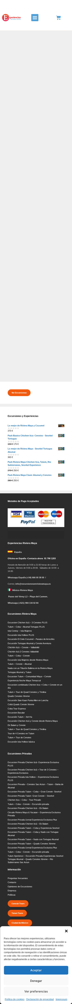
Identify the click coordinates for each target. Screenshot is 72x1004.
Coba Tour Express (17, 708)
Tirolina (10, 156)
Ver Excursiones (19, 392)
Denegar (36, 981)
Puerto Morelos (32, 363)
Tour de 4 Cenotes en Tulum (21, 733)
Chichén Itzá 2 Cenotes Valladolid (23, 651)
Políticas (12, 895)
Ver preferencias (36, 991)
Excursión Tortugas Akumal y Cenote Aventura (29, 643)
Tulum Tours (17, 913)
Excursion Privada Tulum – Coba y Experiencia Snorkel (33, 828)
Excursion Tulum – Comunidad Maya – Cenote (29, 676)
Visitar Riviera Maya (28, 367)
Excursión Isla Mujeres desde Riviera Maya (28, 660)
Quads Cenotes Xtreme (19, 696)
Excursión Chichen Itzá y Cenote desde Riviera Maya (33, 721)
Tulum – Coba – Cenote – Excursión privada (28, 804)
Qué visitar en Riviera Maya (35, 312)
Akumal (13, 359)
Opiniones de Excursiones (20, 886)
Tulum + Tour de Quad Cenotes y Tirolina (27, 692)
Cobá (21, 152)
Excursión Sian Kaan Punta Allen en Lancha (28, 700)
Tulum (13, 367)
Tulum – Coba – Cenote (19, 656)
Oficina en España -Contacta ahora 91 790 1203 (32, 558)
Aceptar (36, 970)
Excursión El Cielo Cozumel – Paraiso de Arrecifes (31, 639)
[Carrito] (58, 18)
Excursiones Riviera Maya (30, 261)
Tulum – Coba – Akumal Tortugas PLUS (26, 627)
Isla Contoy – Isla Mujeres (20, 631)
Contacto (12, 882)
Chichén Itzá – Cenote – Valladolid (23, 647)
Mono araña (31, 152)
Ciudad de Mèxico (20, 923)
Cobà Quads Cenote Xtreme (21, 704)
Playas (18, 363)
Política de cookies (14, 999)
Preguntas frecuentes (18, 878)
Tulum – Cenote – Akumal (19, 664)
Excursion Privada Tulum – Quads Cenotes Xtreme (31, 843)
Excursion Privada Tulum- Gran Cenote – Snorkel (31, 796)
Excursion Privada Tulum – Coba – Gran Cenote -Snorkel (34, 791)
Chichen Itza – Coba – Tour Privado (24, 800)
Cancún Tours (18, 903)
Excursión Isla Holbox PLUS (21, 635)
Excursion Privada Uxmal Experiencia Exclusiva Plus (32, 820)
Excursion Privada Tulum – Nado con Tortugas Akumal (33, 839)
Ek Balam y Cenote (17, 725)
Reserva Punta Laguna (51, 152)
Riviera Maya (52, 261)
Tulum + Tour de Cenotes (19, 737)
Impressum (61, 999)
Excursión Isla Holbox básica (21, 742)
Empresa (12, 890)
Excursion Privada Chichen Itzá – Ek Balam (28, 808)
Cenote (13, 152)
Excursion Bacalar (16, 713)
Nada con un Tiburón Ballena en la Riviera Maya (30, 668)
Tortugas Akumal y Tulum (19, 672)
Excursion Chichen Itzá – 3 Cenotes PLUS (27, 622)
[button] (66, 931)
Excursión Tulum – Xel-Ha (20, 717)
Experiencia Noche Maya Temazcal (24, 680)
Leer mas (14, 143)
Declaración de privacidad (40, 999)
